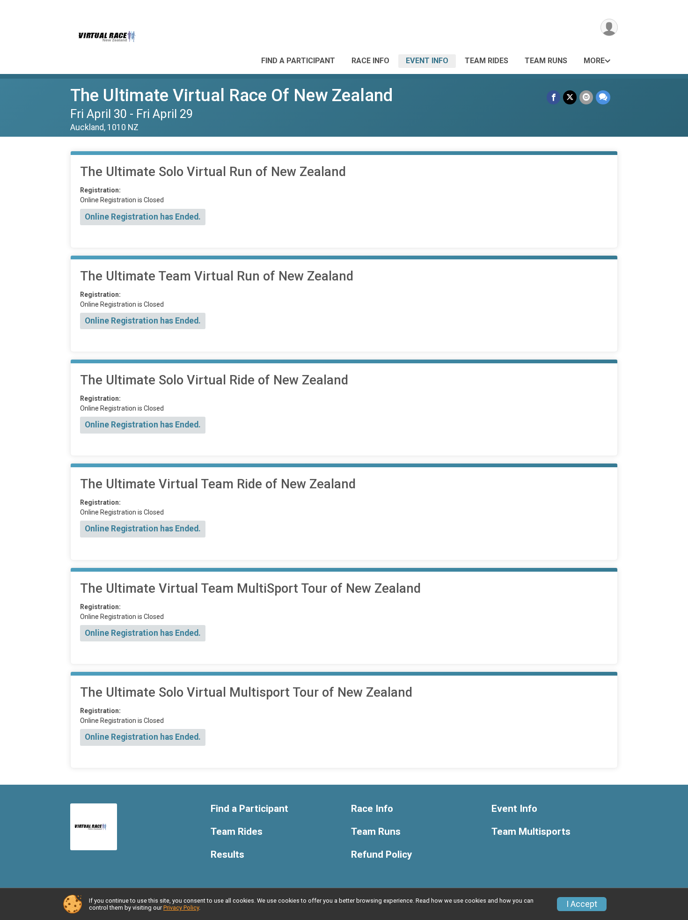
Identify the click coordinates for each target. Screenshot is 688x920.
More (594, 60)
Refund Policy (381, 854)
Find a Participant (298, 60)
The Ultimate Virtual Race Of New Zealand (231, 95)
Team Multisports (531, 831)
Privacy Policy (181, 907)
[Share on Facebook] (553, 97)
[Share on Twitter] (570, 97)
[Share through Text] (603, 97)
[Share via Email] (586, 97)
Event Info (427, 60)
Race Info (370, 60)
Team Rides (486, 60)
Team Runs (546, 60)
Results (227, 854)
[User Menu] (609, 27)
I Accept (581, 904)
